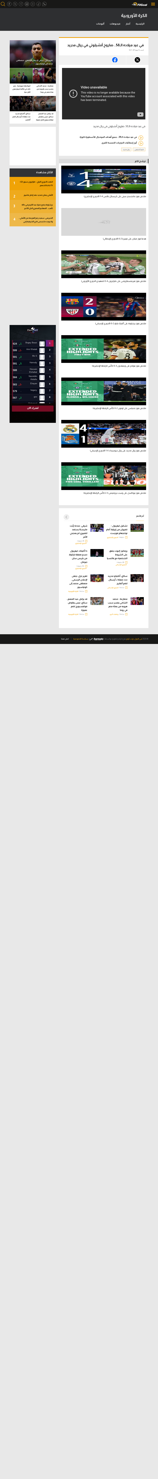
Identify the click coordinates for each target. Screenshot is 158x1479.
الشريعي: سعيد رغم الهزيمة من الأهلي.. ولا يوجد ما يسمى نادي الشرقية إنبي (33, 220)
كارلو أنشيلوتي (139, 149)
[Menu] (153, 4)
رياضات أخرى (114, 614)
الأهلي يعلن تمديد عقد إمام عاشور (33, 196)
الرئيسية (140, 23)
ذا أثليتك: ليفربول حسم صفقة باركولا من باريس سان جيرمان (78, 556)
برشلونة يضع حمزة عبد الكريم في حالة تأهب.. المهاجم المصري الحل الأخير (33, 206)
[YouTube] (33, 4)
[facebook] (9, 4)
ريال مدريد (126, 149)
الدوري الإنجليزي (112, 537)
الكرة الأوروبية (73, 591)
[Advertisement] (33, 275)
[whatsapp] (44, 4)
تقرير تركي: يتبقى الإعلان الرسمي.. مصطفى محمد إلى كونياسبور (78, 581)
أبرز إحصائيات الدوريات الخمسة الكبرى (119, 142)
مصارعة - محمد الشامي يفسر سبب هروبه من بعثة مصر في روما (117, 604)
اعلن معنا (65, 639)
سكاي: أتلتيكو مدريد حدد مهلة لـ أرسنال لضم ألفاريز (117, 580)
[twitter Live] (21, 4)
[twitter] (15, 4)
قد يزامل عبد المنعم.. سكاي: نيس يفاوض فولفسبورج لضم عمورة (77, 604)
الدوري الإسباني (121, 565)
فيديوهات (115, 23)
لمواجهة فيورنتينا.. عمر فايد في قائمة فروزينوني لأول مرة (21, 89)
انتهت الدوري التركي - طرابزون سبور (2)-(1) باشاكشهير (33, 183)
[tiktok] (39, 4)
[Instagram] (27, 4)
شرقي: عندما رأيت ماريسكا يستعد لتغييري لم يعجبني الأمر (78, 531)
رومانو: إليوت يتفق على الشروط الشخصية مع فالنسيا (117, 555)
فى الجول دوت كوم (134, 639)
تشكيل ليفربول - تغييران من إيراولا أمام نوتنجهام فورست (116, 529)
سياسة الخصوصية (80, 639)
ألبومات (100, 23)
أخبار (128, 23)
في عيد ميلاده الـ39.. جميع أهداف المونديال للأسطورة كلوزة (108, 137)
